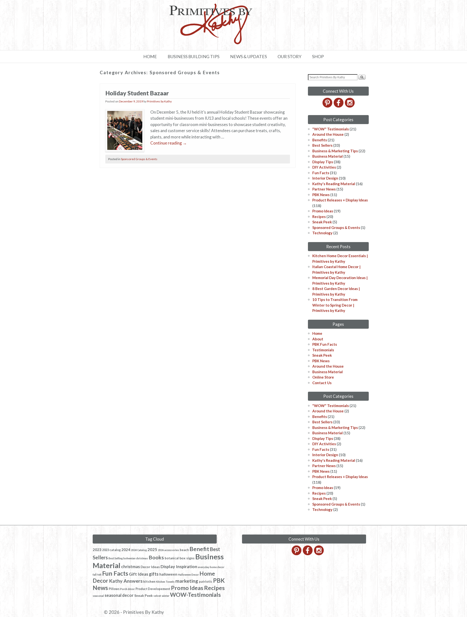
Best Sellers (322, 145)
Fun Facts (320, 173)
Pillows (114, 589)
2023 (97, 549)
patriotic (205, 581)
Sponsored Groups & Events (139, 159)
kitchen (149, 581)
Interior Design (325, 178)
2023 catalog (111, 550)
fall (95, 574)
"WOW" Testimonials (330, 129)
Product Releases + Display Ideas (340, 200)
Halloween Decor (188, 574)
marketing (186, 581)
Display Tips (322, 162)
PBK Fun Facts (324, 344)
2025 (152, 549)
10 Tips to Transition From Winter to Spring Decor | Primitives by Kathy (335, 305)
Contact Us (322, 383)
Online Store (323, 377)
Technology (322, 233)
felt (99, 574)
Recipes (319, 216)
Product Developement (152, 589)
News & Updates (248, 56)
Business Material (327, 156)
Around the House (328, 134)
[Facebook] (339, 106)
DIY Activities (324, 167)
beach (184, 550)
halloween (168, 574)
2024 (125, 549)
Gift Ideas (138, 574)
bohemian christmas (135, 558)
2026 (161, 550)
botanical (172, 558)
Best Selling (115, 558)
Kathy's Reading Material (333, 183)
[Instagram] (350, 106)
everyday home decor (211, 567)
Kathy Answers (126, 581)
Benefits (319, 140)
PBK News (321, 194)
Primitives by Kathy (159, 101)
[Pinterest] (328, 106)
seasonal (98, 595)
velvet (157, 595)
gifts (154, 574)
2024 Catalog (139, 550)
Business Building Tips (193, 56)
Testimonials (323, 350)
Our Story (289, 56)
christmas (130, 566)
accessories (171, 550)
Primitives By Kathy (143, 612)
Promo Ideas (322, 211)
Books (156, 557)
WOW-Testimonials (195, 594)
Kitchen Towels (165, 581)
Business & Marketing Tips (335, 151)
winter (165, 595)
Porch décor (127, 588)
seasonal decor (119, 595)
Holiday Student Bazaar (137, 93)
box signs (187, 558)
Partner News (324, 189)
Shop (318, 56)
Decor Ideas (150, 567)
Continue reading (168, 142)
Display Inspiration (179, 566)
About (317, 339)
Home (150, 56)
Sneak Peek (322, 222)
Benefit (199, 548)
